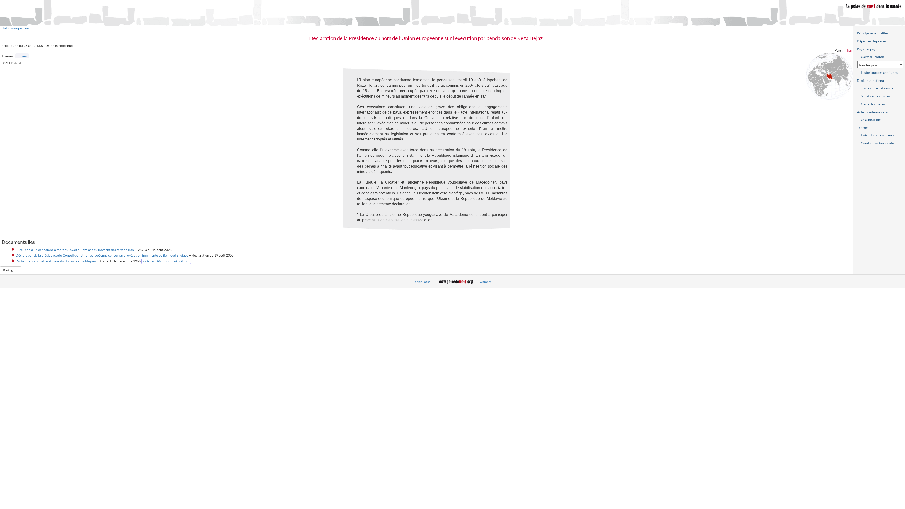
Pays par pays (867, 49)
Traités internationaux (877, 88)
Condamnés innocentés (878, 143)
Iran (849, 50)
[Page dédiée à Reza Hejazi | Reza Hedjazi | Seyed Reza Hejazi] (20, 63)
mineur (22, 56)
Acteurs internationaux (874, 112)
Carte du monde (872, 57)
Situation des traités (875, 96)
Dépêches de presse (871, 41)
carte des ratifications (156, 261)
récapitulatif (181, 261)
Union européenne (15, 28)
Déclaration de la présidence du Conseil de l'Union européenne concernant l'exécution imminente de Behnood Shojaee (102, 255)
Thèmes (862, 128)
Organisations (871, 120)
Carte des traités (873, 104)
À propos (485, 281)
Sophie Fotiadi (422, 281)
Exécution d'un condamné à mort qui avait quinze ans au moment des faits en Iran (75, 250)
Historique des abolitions (879, 72)
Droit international (871, 80)
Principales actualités (872, 33)
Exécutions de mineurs (877, 135)
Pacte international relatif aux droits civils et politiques (56, 261)
